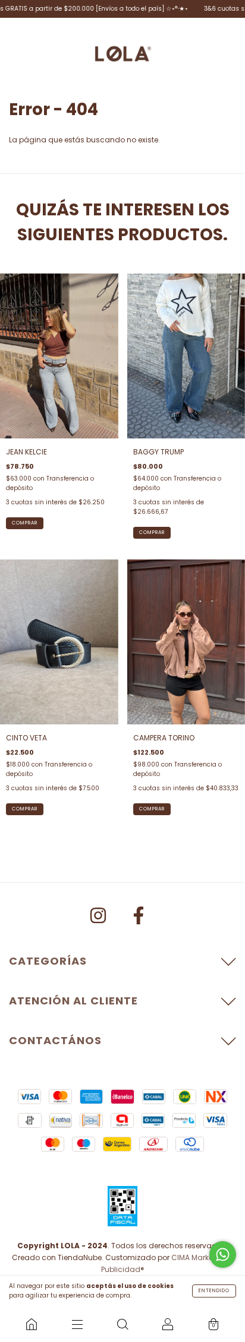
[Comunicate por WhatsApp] (222, 1254)
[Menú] (76, 1324)
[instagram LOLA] (99, 917)
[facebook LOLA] (138, 917)
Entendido (214, 1290)
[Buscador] (122, 1324)
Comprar (24, 523)
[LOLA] (31, 1324)
